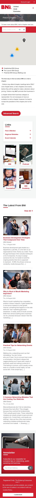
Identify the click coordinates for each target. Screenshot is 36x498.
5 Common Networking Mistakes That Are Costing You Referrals (18, 398)
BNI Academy (26, 187)
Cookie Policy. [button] (7, 490)
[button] (24, 40)
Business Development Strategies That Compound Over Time (16, 238)
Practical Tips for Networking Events (17, 345)
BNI (9, 164)
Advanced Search (11, 113)
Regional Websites (11, 134)
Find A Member (10, 131)
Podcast (26, 164)
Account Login (25, 2)
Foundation (10, 188)
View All (27, 211)
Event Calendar (10, 138)
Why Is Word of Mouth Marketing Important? (16, 292)
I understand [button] (18, 494)
